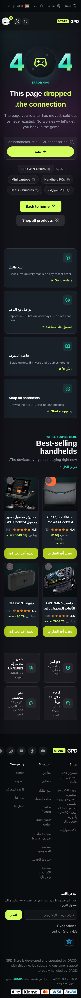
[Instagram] (10, 750)
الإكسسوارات (56, 190)
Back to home (38, 206)
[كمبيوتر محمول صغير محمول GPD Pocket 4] (21, 494)
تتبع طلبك (44, 790)
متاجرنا (46, 773)
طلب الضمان (42, 799)
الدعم (35, 6)
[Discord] (43, 750)
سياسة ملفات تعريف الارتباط (41, 836)
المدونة (20, 781)
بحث (37, 151)
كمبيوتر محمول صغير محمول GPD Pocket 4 (21, 519)
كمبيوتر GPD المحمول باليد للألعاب (68, 777)
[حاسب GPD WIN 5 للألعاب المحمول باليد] (60, 580)
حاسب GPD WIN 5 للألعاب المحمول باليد (59, 605)
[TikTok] (32, 750)
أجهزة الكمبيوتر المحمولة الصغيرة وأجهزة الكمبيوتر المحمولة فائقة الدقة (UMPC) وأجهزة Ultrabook (67, 805)
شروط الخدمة (41, 859)
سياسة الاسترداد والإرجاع (45, 872)
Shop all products (37, 220)
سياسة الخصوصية (44, 849)
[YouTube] (21, 750)
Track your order (43, 822)
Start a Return (46, 809)
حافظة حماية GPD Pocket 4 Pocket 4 (60, 519)
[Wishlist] (48, 480)
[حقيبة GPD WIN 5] (21, 580)
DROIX (18, 978)
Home (20, 773)
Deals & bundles (22, 190)
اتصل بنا (19, 806)
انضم (13, 915)
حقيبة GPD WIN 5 (21, 603)
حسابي (46, 781)
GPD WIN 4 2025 (33, 169)
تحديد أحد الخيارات (60, 553)
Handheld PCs (54, 179)
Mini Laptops (20, 179)
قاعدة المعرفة (15, 789)
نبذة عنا (20, 797)
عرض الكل (70, 467)
